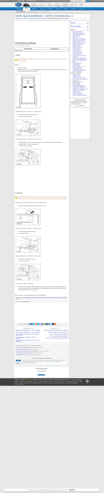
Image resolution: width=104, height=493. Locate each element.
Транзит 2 (29, 382)
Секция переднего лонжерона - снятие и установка (26, 338)
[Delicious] (51, 324)
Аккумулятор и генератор (79, 90)
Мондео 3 (46, 381)
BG (51, 379)
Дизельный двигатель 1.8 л (79, 43)
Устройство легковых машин (47, 382)
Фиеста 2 (67, 381)
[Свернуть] (87, 30)
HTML (18, 360)
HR (57, 379)
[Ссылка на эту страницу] (31, 43)
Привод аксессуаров (77, 46)
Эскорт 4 (58, 381)
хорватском (50, 297)
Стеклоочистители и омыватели (80, 79)
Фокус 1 (21, 11)
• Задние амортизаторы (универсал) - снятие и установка (32, 351)
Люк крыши (75, 80)
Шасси (74, 61)
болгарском (31, 297)
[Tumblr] (49, 324)
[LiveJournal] (47, 324)
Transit (66, 9)
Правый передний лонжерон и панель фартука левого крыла (27, 334)
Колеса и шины (76, 65)
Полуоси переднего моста (79, 66)
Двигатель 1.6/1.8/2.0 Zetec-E (79, 39)
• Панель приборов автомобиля (27, 349)
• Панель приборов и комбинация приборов (29, 352)
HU (63, 379)
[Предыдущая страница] (16, 43)
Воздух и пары (76, 50)
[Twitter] (34, 324)
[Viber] (42, 324)
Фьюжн (80, 381)
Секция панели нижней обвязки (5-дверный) (57, 338)
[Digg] (53, 324)
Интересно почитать (38, 379)
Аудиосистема (76, 91)
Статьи (81, 9)
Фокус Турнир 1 (33, 11)
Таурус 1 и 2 (76, 381)
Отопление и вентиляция (78, 87)
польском (60, 297)
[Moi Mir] (38, 324)
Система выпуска (77, 54)
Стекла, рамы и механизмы (79, 77)
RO (58, 379)
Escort (42, 9)
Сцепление (75, 56)
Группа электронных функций (80, 95)
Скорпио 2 (21, 382)
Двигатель (75, 37)
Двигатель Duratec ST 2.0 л (79, 40)
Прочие (73, 9)
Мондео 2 (41, 381)
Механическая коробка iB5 (79, 57)
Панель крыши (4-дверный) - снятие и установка (28, 332)
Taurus (58, 9)
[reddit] (55, 324)
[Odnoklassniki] (36, 324)
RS (55, 379)
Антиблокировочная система (79, 70)
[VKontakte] (30, 324)
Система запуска (76, 48)
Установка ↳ (27, 45)
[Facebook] (32, 324)
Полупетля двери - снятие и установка (58, 332)
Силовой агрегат (76, 35)
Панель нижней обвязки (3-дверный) (58, 334)
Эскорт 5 (63, 381)
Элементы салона (77, 76)
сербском (46, 297)
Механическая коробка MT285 (80, 60)
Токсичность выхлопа (78, 53)
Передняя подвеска (77, 63)
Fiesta (50, 9)
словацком (64, 297)
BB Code (18, 363)
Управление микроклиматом (79, 86)
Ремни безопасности (77, 81)
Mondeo (34, 9)
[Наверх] (87, 381)
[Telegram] (40, 324)
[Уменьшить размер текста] (19, 43)
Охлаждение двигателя (78, 44)
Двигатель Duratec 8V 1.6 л (79, 42)
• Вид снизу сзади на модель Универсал (29, 347)
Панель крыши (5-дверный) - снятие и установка (28, 330)
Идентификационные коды (79, 34)
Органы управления (77, 51)
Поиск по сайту (68, 379)
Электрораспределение (78, 94)
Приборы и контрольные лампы (80, 89)
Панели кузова (76, 74)
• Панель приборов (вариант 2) (28, 354)
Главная (18, 9)
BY (52, 379)
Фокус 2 (45, 11)
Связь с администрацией (77, 379)
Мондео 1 (31, 381)
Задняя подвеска (76, 64)
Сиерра (25, 382)
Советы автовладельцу (19, 384)
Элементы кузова (77, 75)
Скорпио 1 (17, 382)
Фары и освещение (77, 92)
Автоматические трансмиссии (59, 382)
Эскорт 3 (54, 381)
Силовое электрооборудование (71, 382)
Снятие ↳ (22, 45)
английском (26, 297)
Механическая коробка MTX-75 (80, 59)
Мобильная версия (29, 379)
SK (61, 379)
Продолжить (72, 489)
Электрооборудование (78, 85)
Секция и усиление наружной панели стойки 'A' (56, 330)
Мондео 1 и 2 (36, 381)
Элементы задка (76, 84)
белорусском (36, 297)
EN (49, 379)
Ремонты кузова (76, 82)
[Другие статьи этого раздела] (28, 43)
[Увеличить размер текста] (25, 43)
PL (60, 379)
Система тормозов (77, 67)
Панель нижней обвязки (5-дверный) (58, 336)
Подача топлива (76, 45)
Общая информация (77, 31)
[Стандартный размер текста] (22, 43)
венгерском (17, 298)
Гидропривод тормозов (78, 69)
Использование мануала (78, 33)
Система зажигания (77, 49)
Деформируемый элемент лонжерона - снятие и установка (28, 341)
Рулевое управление (77, 71)
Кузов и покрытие (77, 72)
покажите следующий (80, 105)
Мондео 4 (50, 381)
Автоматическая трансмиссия (79, 55)
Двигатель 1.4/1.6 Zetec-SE (79, 38)
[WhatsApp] (44, 324)
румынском (55, 297)
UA (54, 379)
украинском (41, 297)
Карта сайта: (46, 379)
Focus (26, 9)
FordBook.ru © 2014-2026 (20, 379)
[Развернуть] (87, 23)
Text (18, 362)
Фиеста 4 (71, 381)
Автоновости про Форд (36, 382)
